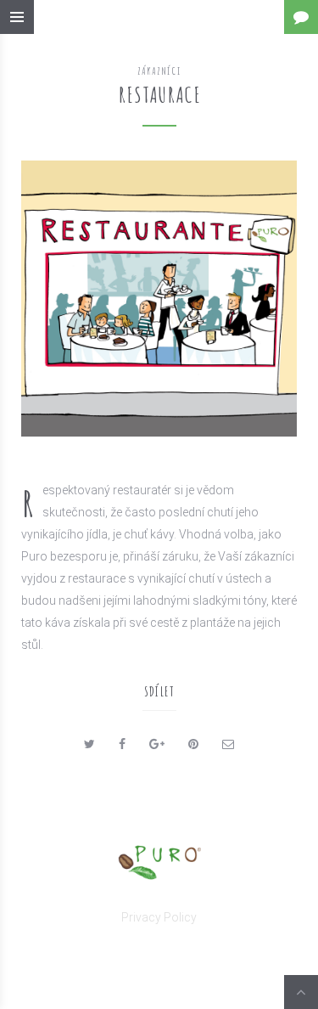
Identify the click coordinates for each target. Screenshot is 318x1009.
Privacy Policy (159, 917)
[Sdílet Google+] (157, 744)
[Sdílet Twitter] (89, 744)
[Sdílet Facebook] (122, 744)
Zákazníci (159, 70)
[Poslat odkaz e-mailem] (228, 744)
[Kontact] (301, 17)
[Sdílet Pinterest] (193, 744)
